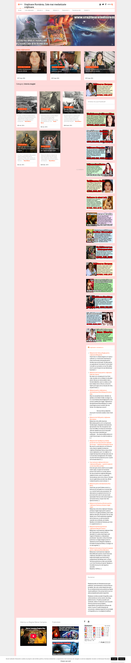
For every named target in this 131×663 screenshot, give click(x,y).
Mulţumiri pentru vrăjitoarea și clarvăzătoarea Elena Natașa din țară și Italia (101, 392)
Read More (28, 121)
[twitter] (103, 4)
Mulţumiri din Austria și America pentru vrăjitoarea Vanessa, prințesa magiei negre (101, 505)
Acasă (19, 10)
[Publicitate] (65, 633)
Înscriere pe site (76, 10)
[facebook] (105, 4)
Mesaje (47, 10)
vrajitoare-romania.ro (96, 347)
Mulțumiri (55, 10)
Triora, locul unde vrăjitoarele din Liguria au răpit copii (50, 149)
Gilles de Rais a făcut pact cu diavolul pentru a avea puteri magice (27, 148)
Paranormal (65, 10)
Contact (86, 10)
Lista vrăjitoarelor (29, 10)
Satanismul (44, 111)
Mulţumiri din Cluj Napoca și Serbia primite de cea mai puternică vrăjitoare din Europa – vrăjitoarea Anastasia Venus (101, 442)
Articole (39, 10)
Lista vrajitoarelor (24, 67)
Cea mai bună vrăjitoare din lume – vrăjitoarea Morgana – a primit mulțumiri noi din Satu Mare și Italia (101, 464)
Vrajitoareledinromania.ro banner (43, 38)
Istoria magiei (22, 109)
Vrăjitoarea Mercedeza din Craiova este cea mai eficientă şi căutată (99, 70)
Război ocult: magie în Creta (26, 111)
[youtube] (100, 4)
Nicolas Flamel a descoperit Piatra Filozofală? (72, 110)
